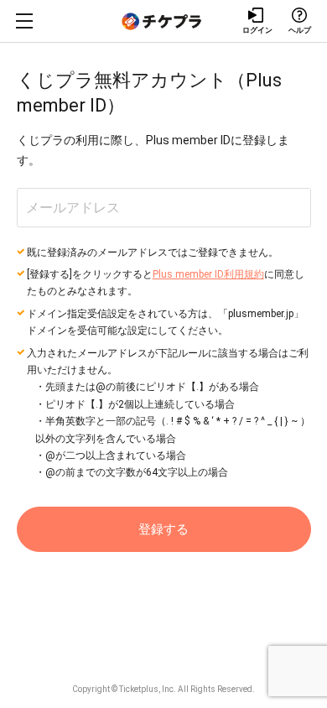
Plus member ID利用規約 (208, 274)
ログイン (257, 30)
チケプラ (163, 21)
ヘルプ (299, 30)
